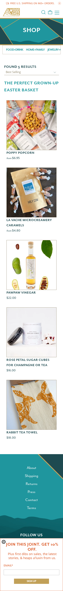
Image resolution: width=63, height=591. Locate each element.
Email (8, 565)
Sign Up (31, 581)
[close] (3, 542)
